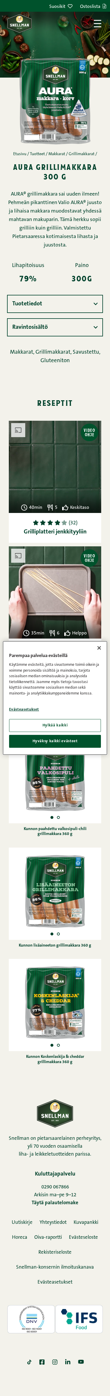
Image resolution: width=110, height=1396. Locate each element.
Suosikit (57, 6)
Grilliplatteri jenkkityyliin (55, 532)
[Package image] (52, 817)
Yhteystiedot (53, 1222)
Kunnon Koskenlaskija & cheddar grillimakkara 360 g (55, 1059)
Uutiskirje (22, 1222)
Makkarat (56, 154)
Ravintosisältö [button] (30, 327)
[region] (55, 698)
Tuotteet (37, 154)
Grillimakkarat (81, 154)
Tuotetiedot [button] (27, 304)
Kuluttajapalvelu (55, 1174)
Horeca (19, 1237)
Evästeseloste (83, 1237)
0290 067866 (55, 1187)
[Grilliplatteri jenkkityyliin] (55, 467)
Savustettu (86, 352)
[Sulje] (99, 647)
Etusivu (19, 154)
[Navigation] (97, 23)
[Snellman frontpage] (19, 23)
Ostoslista (90, 6)
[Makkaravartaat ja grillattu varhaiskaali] (55, 592)
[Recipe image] (58, 817)
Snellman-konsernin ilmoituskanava (55, 1267)
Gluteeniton (55, 361)
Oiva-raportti (48, 1237)
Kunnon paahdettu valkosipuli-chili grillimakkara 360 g (55, 831)
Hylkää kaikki (55, 725)
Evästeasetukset (55, 1282)
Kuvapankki (86, 1222)
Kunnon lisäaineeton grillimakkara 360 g (55, 946)
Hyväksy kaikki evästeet (55, 741)
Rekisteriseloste (55, 1252)
